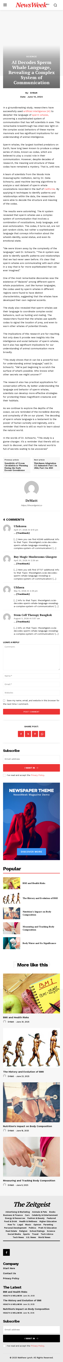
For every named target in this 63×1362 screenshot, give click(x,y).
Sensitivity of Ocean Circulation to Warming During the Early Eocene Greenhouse (16, 467)
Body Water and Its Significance (39, 943)
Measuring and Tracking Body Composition (29, 1180)
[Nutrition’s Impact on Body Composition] (11, 913)
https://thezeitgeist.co (31, 505)
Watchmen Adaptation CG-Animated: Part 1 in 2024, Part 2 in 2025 (45, 465)
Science (31, 56)
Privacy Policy (37, 775)
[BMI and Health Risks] (11, 883)
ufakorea (20, 526)
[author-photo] (5, 1021)
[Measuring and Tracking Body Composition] (11, 928)
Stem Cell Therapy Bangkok (33, 615)
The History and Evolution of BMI (40, 898)
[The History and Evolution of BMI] (11, 898)
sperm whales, (40, 115)
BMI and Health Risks (34, 883)
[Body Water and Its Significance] (11, 943)
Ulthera (19, 587)
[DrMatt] (31, 488)
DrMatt (33, 93)
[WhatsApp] (42, 734)
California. (50, 189)
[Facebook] (21, 734)
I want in (30, 768)
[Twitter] (28, 734)
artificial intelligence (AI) (36, 111)
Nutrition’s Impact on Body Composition (27, 1126)
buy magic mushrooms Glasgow (35, 557)
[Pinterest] (35, 734)
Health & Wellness (12, 1296)
